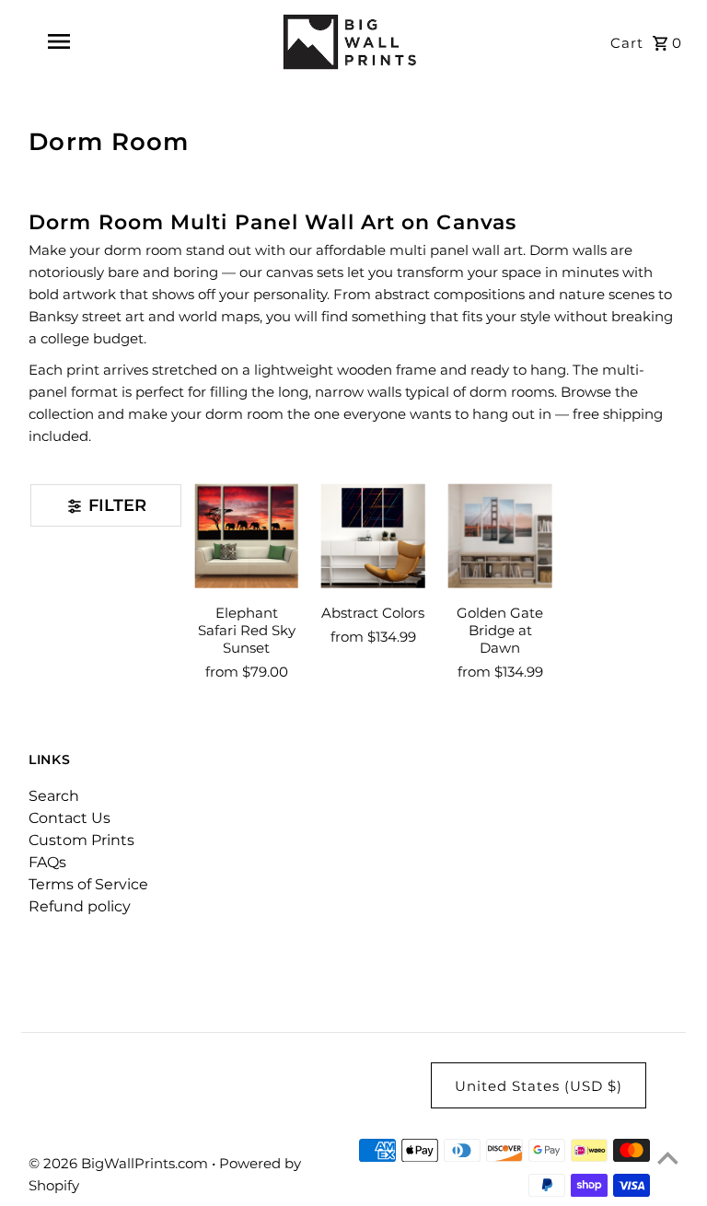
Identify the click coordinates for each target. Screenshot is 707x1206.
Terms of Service (88, 884)
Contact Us (69, 818)
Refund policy (80, 906)
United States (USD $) (538, 1086)
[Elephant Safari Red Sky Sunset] (247, 536)
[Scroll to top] (668, 1157)
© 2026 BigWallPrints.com (120, 1163)
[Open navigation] (90, 41)
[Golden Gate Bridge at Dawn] (500, 536)
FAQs (47, 862)
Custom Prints (81, 840)
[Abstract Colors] (373, 536)
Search (54, 796)
